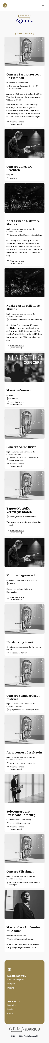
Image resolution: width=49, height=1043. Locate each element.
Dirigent (11, 983)
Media (10, 1009)
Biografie (11, 1005)
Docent (10, 988)
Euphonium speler (15, 979)
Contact (10, 1013)
